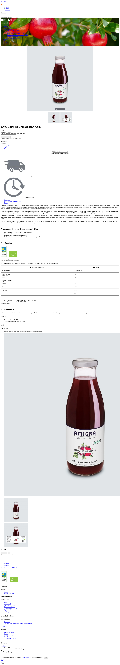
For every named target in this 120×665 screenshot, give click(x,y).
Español (7, 10)
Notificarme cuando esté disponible (60, 153)
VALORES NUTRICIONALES (12, 201)
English (7, 8)
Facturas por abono (9, 635)
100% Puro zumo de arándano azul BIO (17, 33)
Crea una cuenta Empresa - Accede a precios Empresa (18, 623)
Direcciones (7, 637)
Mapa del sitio (7, 612)
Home (5, 602)
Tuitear (6, 147)
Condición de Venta (6, 567)
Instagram (6, 565)
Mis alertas (6, 639)
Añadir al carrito (5, 137)
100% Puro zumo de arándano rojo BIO (17, 35)
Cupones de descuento (10, 638)
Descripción (7, 200)
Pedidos (6, 634)
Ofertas (6, 592)
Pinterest (6, 148)
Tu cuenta (4, 626)
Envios (6, 203)
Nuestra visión (7, 604)
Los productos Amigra (13, 30)
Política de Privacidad (17, 567)
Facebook (6, 563)
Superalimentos (8, 610)
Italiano (7, 7)
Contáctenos (7, 611)
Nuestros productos (9, 593)
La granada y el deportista (13, 38)
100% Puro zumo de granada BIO (16, 32)
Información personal (9, 632)
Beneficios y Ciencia (12, 36)
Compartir (6, 146)
